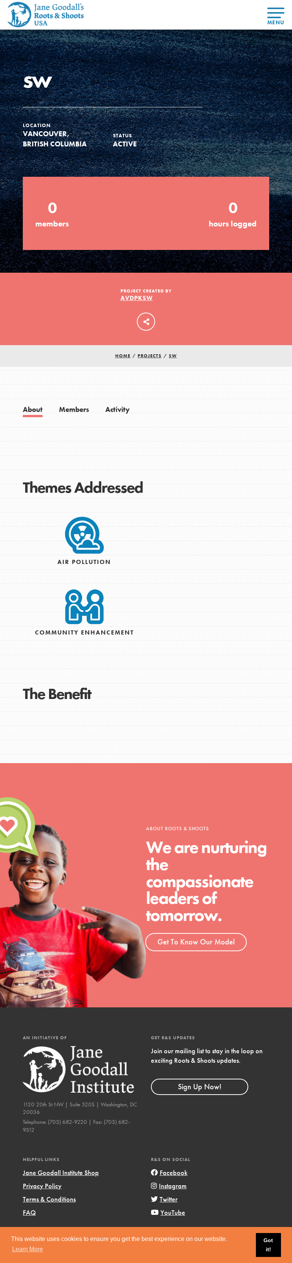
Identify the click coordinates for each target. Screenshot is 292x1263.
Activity (117, 409)
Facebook (173, 1172)
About (33, 409)
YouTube (172, 1212)
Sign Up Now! (199, 1087)
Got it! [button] (268, 1244)
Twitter (169, 1199)
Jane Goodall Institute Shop (61, 1172)
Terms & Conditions (49, 1199)
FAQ (29, 1212)
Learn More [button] (27, 1249)
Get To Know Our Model (196, 942)
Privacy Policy (42, 1185)
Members (74, 409)
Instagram (173, 1185)
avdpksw (137, 298)
